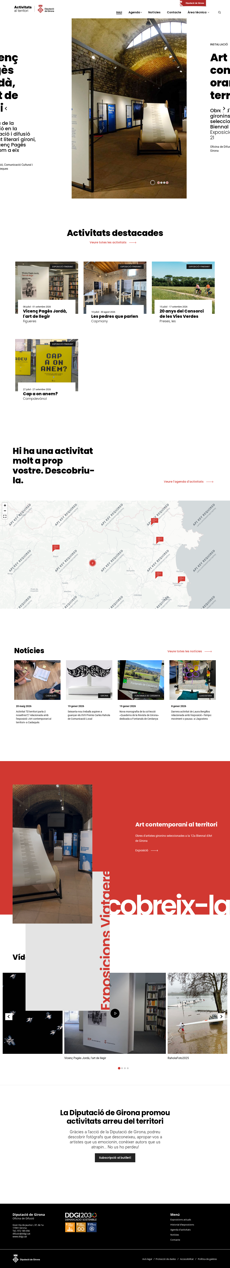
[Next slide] (224, 108)
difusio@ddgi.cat (21, 1233)
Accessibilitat (187, 1259)
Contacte (175, 1239)
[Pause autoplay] (152, 182)
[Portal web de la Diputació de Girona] (193, 3)
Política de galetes (207, 1259)
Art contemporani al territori (164, 76)
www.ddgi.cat (20, 1236)
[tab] (158, 182)
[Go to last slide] (6, 108)
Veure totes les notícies (185, 651)
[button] (56, 548)
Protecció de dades (166, 1259)
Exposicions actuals (180, 1219)
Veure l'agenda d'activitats (184, 482)
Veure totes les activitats (108, 242)
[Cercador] (219, 12)
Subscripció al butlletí (115, 1158)
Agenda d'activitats (180, 1229)
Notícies (174, 1234)
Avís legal (147, 1259)
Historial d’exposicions (182, 1224)
